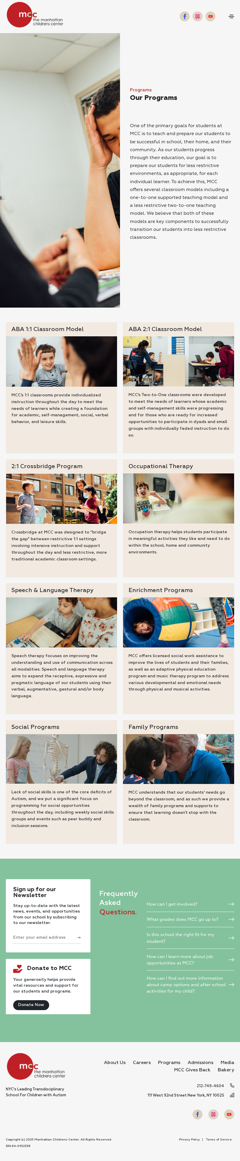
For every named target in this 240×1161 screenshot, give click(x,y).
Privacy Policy (189, 1139)
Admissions (200, 1063)
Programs (169, 1063)
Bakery (226, 1070)
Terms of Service (219, 1139)
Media (227, 1063)
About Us (115, 1063)
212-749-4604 (210, 1086)
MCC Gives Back (192, 1070)
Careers (142, 1063)
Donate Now (31, 1005)
